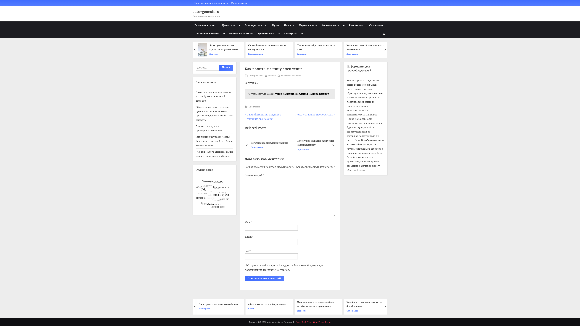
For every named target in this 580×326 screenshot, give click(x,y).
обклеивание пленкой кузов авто (219, 303)
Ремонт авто (356, 25)
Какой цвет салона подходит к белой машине (316, 304)
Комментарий (254, 175)
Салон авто (376, 25)
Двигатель (228, 25)
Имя (248, 222)
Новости (289, 25)
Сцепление (254, 106)
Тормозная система (241, 33)
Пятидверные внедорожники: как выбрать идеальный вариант (214, 96)
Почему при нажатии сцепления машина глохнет (315, 142)
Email (249, 236)
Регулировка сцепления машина (268, 142)
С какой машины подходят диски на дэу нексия (219, 47)
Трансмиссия (266, 33)
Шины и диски (207, 53)
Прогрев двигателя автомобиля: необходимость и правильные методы (268, 304)
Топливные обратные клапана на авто (268, 47)
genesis (272, 75)
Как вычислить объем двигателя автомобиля (317, 47)
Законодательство (256, 25)
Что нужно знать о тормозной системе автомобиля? (364, 47)
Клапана (253, 53)
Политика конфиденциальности (211, 3)
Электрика (290, 33)
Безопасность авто (206, 25)
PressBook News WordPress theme (313, 322)
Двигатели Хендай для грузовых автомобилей (366, 304)
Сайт (248, 251)
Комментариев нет (291, 75)
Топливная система (207, 33)
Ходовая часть (330, 25)
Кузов (275, 25)
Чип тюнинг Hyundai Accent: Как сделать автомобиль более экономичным (214, 141)
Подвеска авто (308, 25)
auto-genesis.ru (206, 11)
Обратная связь (238, 3)
